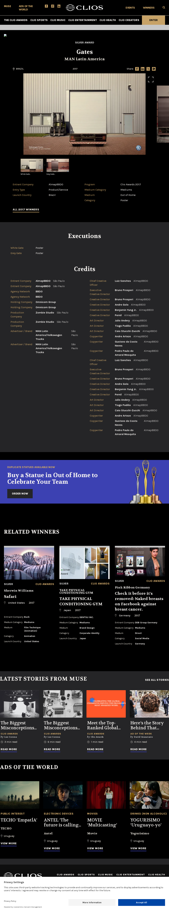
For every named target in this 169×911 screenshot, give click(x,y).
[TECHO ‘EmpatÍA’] (19, 795)
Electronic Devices (59, 813)
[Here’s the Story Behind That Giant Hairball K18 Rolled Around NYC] (149, 704)
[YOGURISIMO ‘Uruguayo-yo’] (149, 795)
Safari (10, 596)
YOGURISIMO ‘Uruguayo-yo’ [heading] (145, 823)
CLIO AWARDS (65, 874)
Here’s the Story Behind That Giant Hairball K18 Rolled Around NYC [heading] (147, 725)
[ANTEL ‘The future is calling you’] (63, 795)
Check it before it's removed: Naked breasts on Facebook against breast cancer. (139, 601)
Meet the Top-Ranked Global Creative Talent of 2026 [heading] (106, 725)
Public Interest (13, 813)
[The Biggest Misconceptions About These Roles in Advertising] (63, 704)
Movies (92, 813)
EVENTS (130, 7)
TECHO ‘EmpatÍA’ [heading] (19, 820)
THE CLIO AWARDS (16, 20)
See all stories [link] (157, 680)
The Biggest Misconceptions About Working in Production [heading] (17, 725)
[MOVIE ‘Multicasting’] (106, 795)
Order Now (20, 493)
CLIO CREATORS (129, 20)
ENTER (153, 20)
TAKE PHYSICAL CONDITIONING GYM (80, 601)
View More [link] (9, 843)
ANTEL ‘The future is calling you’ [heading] (61, 823)
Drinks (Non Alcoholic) (148, 813)
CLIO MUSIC (58, 20)
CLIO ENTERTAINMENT (82, 20)
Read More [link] (9, 749)
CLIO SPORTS (39, 20)
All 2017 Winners (26, 209)
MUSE (7, 6)
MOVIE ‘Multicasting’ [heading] (102, 823)
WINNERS (148, 7)
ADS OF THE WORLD (26, 8)
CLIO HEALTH (108, 20)
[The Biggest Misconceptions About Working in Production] (19, 704)
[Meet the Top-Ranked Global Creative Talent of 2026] (106, 704)
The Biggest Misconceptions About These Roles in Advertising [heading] (60, 725)
